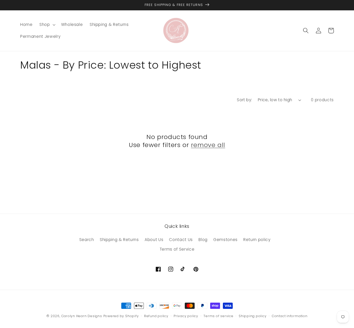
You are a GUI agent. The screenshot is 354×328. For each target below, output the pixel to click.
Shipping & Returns (119, 239)
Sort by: (244, 100)
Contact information (290, 316)
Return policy (257, 239)
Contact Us (181, 239)
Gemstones (225, 239)
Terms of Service (177, 249)
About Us (154, 239)
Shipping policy (253, 316)
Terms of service (218, 316)
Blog (203, 239)
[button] (47, 25)
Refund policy (156, 316)
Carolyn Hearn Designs (81, 316)
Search (86, 239)
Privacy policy (186, 316)
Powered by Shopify (121, 316)
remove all (208, 145)
